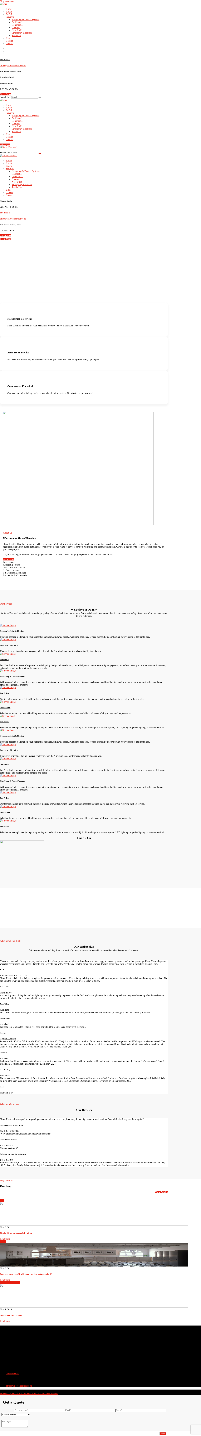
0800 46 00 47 (5, 60)
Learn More (5, 239)
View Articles (161, 1192)
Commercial (17, 25)
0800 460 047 (12, 1373)
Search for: (5, 97)
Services (10, 17)
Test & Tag (17, 35)
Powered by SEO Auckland (13, 1393)
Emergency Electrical (22, 33)
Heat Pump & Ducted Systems (12, 676)
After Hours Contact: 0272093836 (42, 1393)
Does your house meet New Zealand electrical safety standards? (26, 1274)
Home (9, 9)
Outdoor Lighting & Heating (12, 631)
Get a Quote (5, 94)
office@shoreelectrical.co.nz (13, 65)
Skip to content (7, 1)
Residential (17, 22)
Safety (3, 1241)
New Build (17, 30)
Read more (5, 1239)
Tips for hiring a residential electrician (16, 1233)
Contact (9, 43)
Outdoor (16, 27)
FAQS (9, 14)
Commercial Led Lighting (11, 1315)
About (9, 11)
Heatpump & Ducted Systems (25, 19)
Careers (9, 41)
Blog (8, 38)
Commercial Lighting (10, 1282)
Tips (2, 1200)
